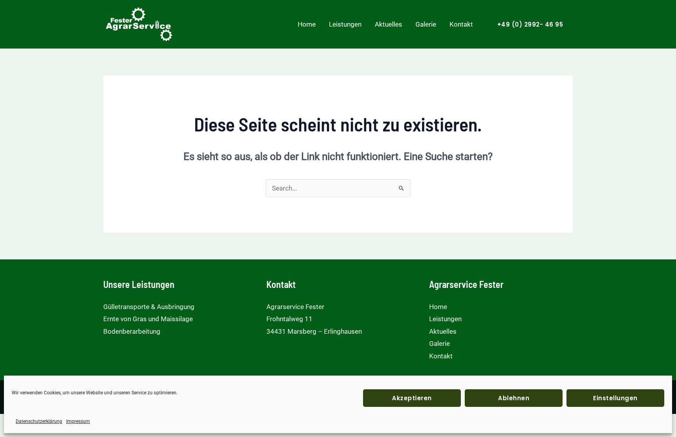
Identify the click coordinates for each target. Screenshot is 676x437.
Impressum (78, 421)
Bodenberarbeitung (131, 331)
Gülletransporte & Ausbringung (148, 307)
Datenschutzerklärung (39, 421)
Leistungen (345, 24)
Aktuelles (388, 24)
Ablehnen (513, 398)
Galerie (425, 24)
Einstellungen (615, 398)
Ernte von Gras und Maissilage (148, 319)
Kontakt (461, 24)
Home (307, 24)
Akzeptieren (412, 398)
